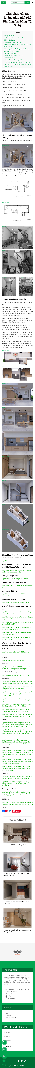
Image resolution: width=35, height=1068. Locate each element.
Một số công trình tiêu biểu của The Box (16, 62)
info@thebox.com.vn (13, 996)
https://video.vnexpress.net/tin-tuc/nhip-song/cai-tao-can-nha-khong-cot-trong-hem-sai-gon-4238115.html (17, 694)
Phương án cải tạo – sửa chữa (12, 42)
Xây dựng (8, 1015)
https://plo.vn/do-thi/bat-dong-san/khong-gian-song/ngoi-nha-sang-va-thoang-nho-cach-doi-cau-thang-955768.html (17, 794)
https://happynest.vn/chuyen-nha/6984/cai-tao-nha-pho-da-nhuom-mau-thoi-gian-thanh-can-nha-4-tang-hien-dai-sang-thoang (17, 761)
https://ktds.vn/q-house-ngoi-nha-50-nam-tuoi (16, 675)
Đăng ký (8, 1046)
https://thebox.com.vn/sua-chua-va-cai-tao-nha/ (16, 561)
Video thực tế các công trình (12, 60)
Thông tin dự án (8, 35)
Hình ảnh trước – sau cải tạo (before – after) (17, 38)
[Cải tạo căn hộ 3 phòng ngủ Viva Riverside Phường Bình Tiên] (18, 862)
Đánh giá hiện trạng (9, 40)
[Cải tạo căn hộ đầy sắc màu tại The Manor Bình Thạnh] (18, 890)
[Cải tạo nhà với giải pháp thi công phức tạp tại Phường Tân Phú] (18, 918)
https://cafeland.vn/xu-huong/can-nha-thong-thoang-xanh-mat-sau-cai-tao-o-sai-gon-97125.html (16, 783)
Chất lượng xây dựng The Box (13, 55)
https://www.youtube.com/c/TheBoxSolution (16, 602)
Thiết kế (8, 1013)
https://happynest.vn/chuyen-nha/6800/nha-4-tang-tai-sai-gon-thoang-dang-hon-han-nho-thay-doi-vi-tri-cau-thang (17, 768)
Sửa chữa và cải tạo (11, 1017)
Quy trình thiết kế (9, 58)
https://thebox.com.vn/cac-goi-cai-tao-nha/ (15, 579)
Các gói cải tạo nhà (9, 53)
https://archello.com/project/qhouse (13, 660)
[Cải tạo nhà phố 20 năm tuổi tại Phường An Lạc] (18, 833)
